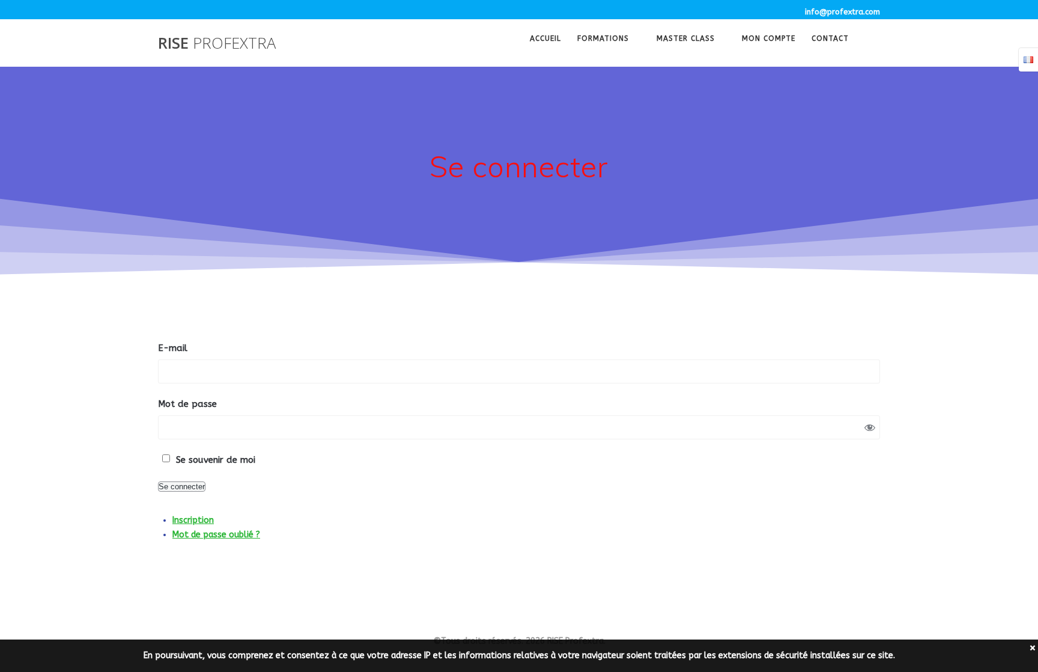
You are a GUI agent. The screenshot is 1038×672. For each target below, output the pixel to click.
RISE (217, 43)
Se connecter (182, 486)
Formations (603, 39)
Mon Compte (768, 39)
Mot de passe (187, 404)
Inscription (193, 520)
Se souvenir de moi (215, 459)
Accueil (545, 39)
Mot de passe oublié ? (216, 535)
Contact (830, 39)
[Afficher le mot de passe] (870, 428)
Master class (686, 39)
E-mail (172, 348)
